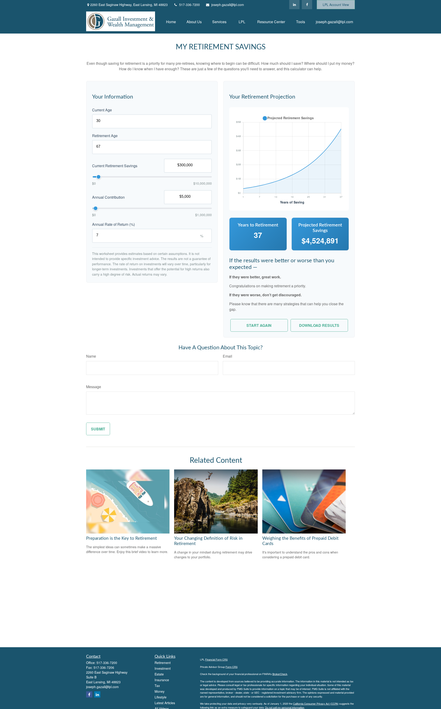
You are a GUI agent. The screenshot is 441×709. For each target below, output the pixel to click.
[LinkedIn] (294, 4)
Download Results (319, 325)
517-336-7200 (189, 4)
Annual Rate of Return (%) (113, 224)
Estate (159, 674)
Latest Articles (165, 703)
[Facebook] (307, 4)
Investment (163, 668)
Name (91, 356)
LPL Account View (336, 4)
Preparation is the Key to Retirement (121, 538)
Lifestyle (161, 697)
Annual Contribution (108, 197)
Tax (157, 685)
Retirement (163, 662)
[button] (171, 21)
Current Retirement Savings (114, 165)
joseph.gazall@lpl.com (227, 4)
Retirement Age (105, 135)
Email (227, 356)
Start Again (258, 325)
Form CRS (231, 667)
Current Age (102, 110)
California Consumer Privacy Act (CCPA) (316, 703)
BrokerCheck (279, 674)
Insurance (162, 680)
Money (159, 691)
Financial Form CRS (216, 659)
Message (93, 386)
